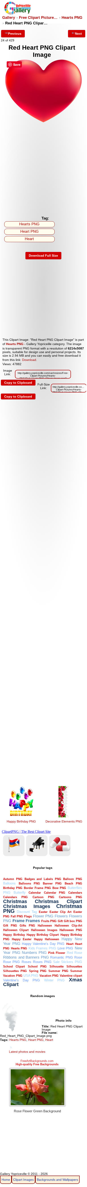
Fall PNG (17, 916)
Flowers (61, 916)
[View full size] (43, 122)
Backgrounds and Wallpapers (57, 1179)
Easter (43, 912)
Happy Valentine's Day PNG (43, 944)
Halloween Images (44, 930)
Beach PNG (73, 883)
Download (29, 360)
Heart (29, 239)
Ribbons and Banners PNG (26, 957)
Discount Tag (27, 912)
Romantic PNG (61, 957)
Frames (33, 920)
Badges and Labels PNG (43, 879)
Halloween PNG (71, 930)
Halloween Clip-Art (68, 925)
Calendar (35, 892)
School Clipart (14, 966)
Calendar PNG (54, 892)
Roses (26, 962)
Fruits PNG (48, 921)
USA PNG (30, 975)
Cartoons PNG (70, 897)
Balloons (9, 883)
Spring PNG (37, 971)
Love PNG (65, 948)
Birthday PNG (12, 888)
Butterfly (20, 892)
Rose (78, 957)
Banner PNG (52, 883)
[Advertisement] (43, 168)
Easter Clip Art (60, 912)
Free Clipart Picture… (38, 17)
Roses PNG (42, 962)
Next (78, 33)
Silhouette (57, 966)
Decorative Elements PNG (64, 821)
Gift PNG (10, 925)
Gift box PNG (73, 921)
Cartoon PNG (43, 897)
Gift (60, 921)
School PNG (37, 966)
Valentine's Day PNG (21, 980)
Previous (14, 33)
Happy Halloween (46, 939)
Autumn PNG (12, 879)
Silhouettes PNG (15, 971)
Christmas (15, 901)
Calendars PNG (15, 897)
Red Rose (74, 953)
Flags (28, 916)
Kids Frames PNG (42, 948)
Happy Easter (21, 939)
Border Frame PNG (37, 888)
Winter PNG (54, 980)
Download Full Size (43, 255)
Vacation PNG (48, 975)
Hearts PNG (72, 17)
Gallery (8, 17)
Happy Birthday (14, 934)
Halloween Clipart (16, 930)
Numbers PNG (34, 952)
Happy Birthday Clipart (43, 934)
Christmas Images (26, 906)
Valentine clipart (71, 975)
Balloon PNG (72, 879)
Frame (18, 920)
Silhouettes (74, 966)
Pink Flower (56, 953)
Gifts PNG (27, 925)
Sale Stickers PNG (67, 962)
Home (6, 1179)
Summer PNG (58, 971)
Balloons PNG (29, 883)
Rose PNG (11, 962)
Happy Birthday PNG (21, 821)
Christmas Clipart (58, 901)
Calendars (75, 892)
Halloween (45, 925)
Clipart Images (23, 1179)
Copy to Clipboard (18, 382)
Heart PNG (29, 231)
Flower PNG (43, 916)
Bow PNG (59, 888)
